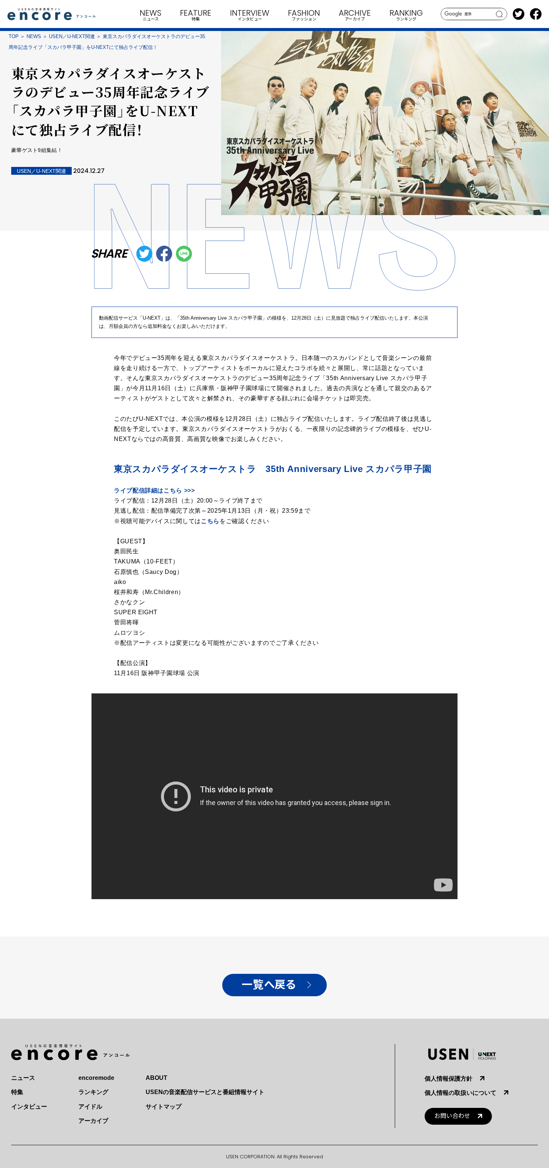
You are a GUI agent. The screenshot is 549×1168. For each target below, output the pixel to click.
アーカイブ (93, 1121)
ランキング (93, 1092)
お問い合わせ (452, 1115)
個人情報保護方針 (448, 1078)
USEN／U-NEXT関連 (72, 36)
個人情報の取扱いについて (460, 1093)
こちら (210, 521)
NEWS (34, 36)
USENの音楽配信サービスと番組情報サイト (205, 1092)
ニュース (23, 1078)
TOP (14, 36)
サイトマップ (164, 1106)
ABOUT (156, 1078)
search (499, 14)
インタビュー (29, 1106)
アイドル (90, 1106)
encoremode (96, 1078)
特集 (17, 1092)
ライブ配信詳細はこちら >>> (154, 490)
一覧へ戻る (269, 984)
